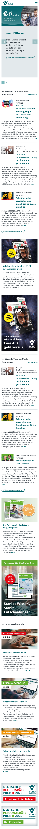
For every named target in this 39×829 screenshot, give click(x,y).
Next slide (35, 41)
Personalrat (34, 362)
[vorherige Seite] (3, 82)
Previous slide (4, 41)
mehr (13, 552)
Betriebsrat (34, 94)
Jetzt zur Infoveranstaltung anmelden (21, 58)
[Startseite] (6, 82)
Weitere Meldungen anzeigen (13, 231)
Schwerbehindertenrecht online (17, 751)
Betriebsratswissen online (14, 652)
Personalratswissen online (15, 702)
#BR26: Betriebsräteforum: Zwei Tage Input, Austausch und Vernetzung (25, 111)
